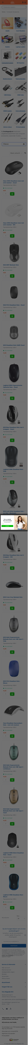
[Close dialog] (26, 516)
